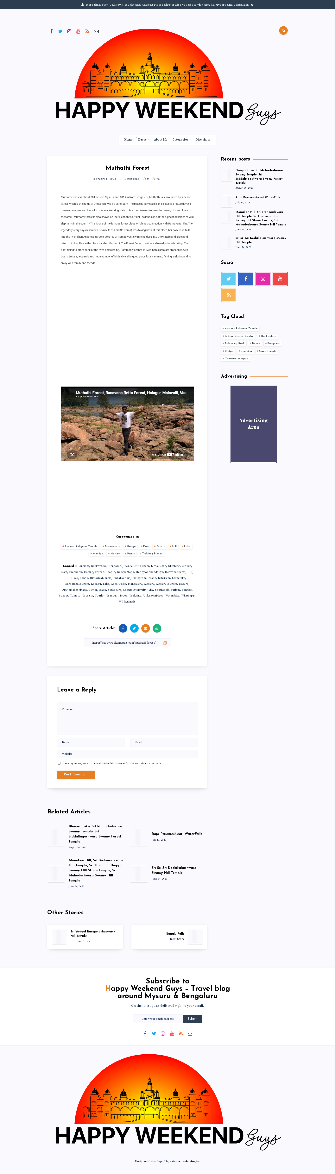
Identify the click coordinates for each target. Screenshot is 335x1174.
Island (152, 578)
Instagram (139, 578)
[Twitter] (60, 31)
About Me (161, 140)
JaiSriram (164, 578)
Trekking (135, 595)
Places (142, 140)
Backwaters (112, 546)
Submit (193, 1019)
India (108, 578)
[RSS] (87, 31)
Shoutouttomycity (135, 590)
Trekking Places (152, 553)
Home (128, 140)
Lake (187, 546)
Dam (146, 546)
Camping (246, 351)
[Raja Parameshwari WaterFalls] (227, 201)
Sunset (63, 595)
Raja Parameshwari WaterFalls (177, 834)
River (102, 590)
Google (110, 572)
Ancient (84, 566)
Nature (115, 553)
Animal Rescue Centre (239, 336)
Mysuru (149, 584)
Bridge (131, 546)
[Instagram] (69, 31)
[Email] (96, 31)
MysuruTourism (166, 584)
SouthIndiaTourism (167, 590)
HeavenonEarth (175, 572)
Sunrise (187, 590)
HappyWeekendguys (149, 572)
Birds (154, 566)
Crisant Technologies (185, 1161)
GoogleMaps (125, 572)
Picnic (131, 553)
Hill (174, 546)
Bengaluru (116, 566)
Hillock (73, 578)
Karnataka (178, 578)
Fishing (88, 572)
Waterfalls (172, 595)
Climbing (174, 566)
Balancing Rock (235, 343)
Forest (160, 546)
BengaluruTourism (136, 566)
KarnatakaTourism (77, 584)
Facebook (75, 572)
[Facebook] (51, 31)
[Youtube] (78, 31)
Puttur (93, 590)
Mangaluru (135, 584)
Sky (151, 590)
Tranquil (112, 595)
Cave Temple (267, 351)
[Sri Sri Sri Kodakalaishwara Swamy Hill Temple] (227, 242)
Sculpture (114, 590)
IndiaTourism (121, 578)
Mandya (97, 553)
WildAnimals (127, 601)
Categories (180, 140)
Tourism (87, 595)
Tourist (99, 595)
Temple (75, 595)
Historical (96, 578)
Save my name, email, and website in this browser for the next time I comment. (112, 763)
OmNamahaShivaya (74, 590)
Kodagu (96, 584)
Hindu (84, 578)
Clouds (186, 566)
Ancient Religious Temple (81, 546)
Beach (256, 343)
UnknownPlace (153, 595)
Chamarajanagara (236, 358)
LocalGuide (118, 584)
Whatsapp (188, 595)
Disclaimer (203, 140)
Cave (163, 566)
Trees (124, 595)
